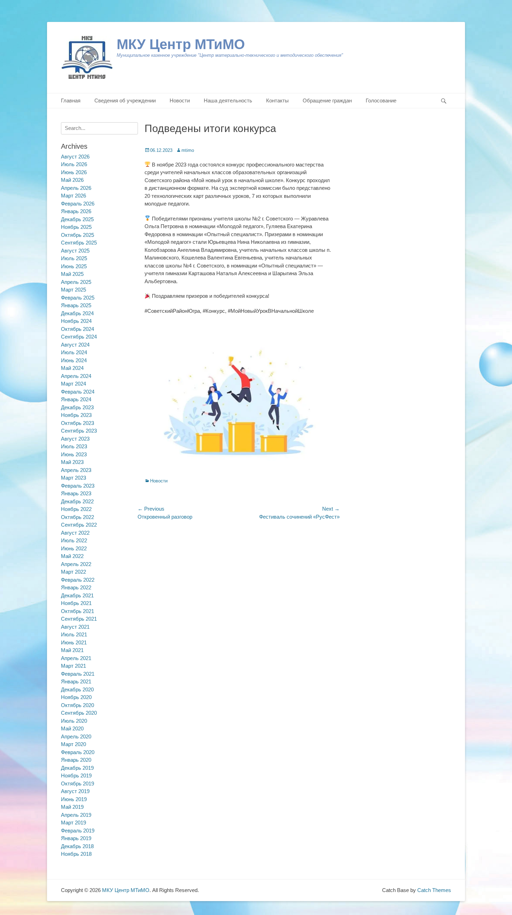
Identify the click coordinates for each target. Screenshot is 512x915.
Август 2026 (75, 157)
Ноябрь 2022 (76, 509)
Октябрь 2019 (77, 783)
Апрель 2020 (76, 736)
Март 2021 (73, 666)
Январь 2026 (76, 211)
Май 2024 (72, 368)
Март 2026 (73, 196)
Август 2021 (75, 627)
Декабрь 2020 (77, 689)
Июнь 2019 (74, 799)
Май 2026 (72, 180)
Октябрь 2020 (77, 705)
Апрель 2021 (76, 658)
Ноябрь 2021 (76, 603)
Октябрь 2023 (77, 423)
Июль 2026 (74, 164)
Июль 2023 (74, 446)
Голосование (381, 100)
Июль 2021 (74, 634)
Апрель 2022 (76, 564)
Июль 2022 (74, 540)
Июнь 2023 (74, 454)
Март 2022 (73, 572)
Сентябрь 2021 (79, 619)
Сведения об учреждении (125, 100)
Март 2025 (73, 290)
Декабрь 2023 (77, 407)
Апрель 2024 (76, 376)
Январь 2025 (76, 305)
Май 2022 (72, 556)
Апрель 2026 (76, 188)
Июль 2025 (74, 258)
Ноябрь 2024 (76, 321)
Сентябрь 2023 (79, 431)
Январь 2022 (76, 587)
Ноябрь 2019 (76, 775)
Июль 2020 (74, 721)
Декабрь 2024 (77, 313)
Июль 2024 (74, 352)
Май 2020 (72, 728)
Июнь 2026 (74, 172)
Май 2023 (72, 462)
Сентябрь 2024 (79, 337)
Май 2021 (72, 650)
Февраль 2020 (77, 752)
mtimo (187, 150)
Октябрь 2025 (77, 235)
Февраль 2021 (77, 674)
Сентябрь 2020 (79, 713)
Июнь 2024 (74, 360)
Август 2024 (75, 345)
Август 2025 (75, 251)
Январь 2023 (76, 493)
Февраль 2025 (77, 298)
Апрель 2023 (76, 470)
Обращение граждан (327, 100)
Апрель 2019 (76, 815)
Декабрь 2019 (77, 768)
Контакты (277, 100)
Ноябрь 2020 (76, 697)
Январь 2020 (76, 760)
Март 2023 (73, 478)
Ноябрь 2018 (76, 854)
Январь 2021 (76, 681)
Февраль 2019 (77, 830)
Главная (70, 100)
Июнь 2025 (74, 266)
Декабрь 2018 (77, 846)
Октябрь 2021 (77, 611)
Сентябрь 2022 (79, 525)
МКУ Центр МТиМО (181, 44)
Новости (180, 100)
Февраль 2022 (77, 580)
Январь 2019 (76, 838)
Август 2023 (75, 439)
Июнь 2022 (74, 548)
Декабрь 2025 (77, 219)
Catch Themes (434, 890)
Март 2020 (73, 744)
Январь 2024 (76, 399)
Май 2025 (72, 274)
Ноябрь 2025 (76, 227)
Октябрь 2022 (77, 517)
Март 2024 (73, 384)
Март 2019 (73, 822)
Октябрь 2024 (77, 329)
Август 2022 (75, 533)
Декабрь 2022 (77, 501)
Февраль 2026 (77, 204)
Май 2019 (72, 807)
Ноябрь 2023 (76, 415)
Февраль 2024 (77, 392)
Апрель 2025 (76, 282)
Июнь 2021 (74, 642)
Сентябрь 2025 (79, 243)
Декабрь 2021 (77, 595)
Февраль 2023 (77, 486)
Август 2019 (75, 791)
